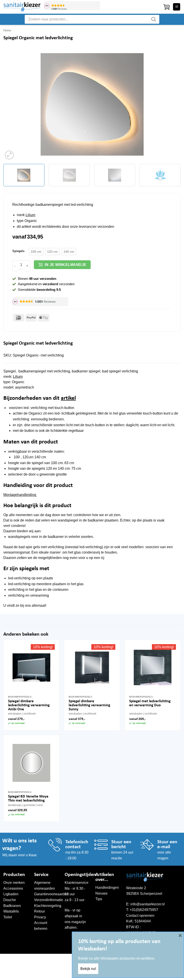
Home (7, 30)
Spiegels (18, 251)
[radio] (36, 251)
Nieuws (101, 893)
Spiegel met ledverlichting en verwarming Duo (150, 703)
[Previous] (13, 104)
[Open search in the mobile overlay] (92, 19)
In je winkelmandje (65, 265)
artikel (68, 398)
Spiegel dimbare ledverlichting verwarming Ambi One (29, 705)
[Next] (171, 104)
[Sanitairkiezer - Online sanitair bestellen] (22, 6)
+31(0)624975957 (144, 910)
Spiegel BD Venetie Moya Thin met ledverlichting (28, 798)
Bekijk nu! (88, 969)
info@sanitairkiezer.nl (147, 904)
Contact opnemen (140, 915)
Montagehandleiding (20, 495)
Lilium (30, 215)
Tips (98, 899)
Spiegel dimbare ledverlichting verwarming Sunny (89, 705)
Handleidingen (107, 887)
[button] (166, 7)
